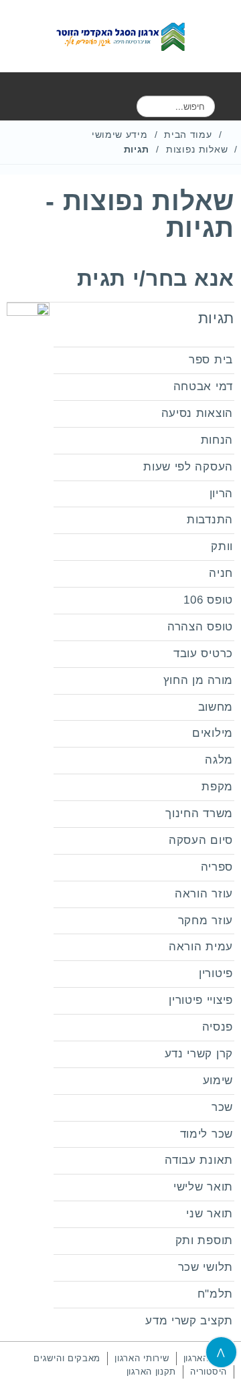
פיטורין (216, 973)
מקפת (217, 786)
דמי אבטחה (203, 386)
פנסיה (218, 1027)
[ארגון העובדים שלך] (120, 36)
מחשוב (216, 707)
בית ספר (211, 359)
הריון (222, 493)
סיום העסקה (201, 840)
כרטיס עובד (203, 653)
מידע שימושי (120, 134)
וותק (222, 546)
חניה (221, 573)
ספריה (217, 867)
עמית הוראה (201, 946)
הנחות (217, 440)
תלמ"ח (215, 1294)
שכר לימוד (206, 1134)
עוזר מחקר (205, 920)
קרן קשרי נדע (199, 1053)
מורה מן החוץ (198, 680)
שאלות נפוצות (197, 149)
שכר (222, 1107)
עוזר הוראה (204, 893)
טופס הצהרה (200, 626)
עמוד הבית (188, 134)
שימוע (218, 1080)
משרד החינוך (199, 813)
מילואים (212, 733)
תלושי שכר (205, 1267)
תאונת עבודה (199, 1160)
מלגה (219, 760)
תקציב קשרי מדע (189, 1320)
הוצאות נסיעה (197, 413)
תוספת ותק (204, 1240)
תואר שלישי (203, 1187)
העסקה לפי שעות (188, 466)
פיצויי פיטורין (201, 1000)
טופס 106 (208, 600)
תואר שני (209, 1213)
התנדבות (210, 519)
